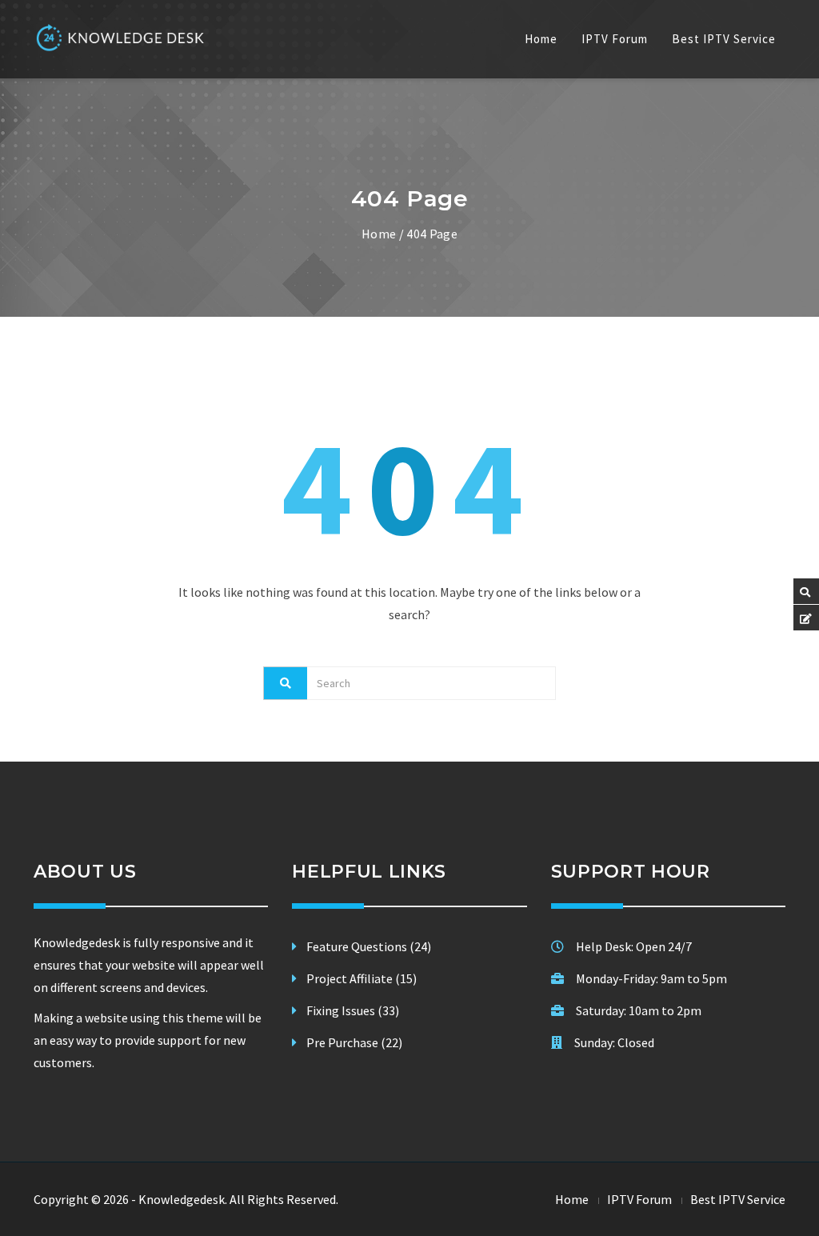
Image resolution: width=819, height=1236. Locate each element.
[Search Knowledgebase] (805, 592)
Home (541, 38)
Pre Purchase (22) (354, 1042)
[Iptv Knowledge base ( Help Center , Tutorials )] (121, 37)
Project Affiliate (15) (361, 978)
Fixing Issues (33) (352, 1010)
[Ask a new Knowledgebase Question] (806, 619)
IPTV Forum (614, 38)
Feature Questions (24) (368, 946)
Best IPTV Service (724, 38)
